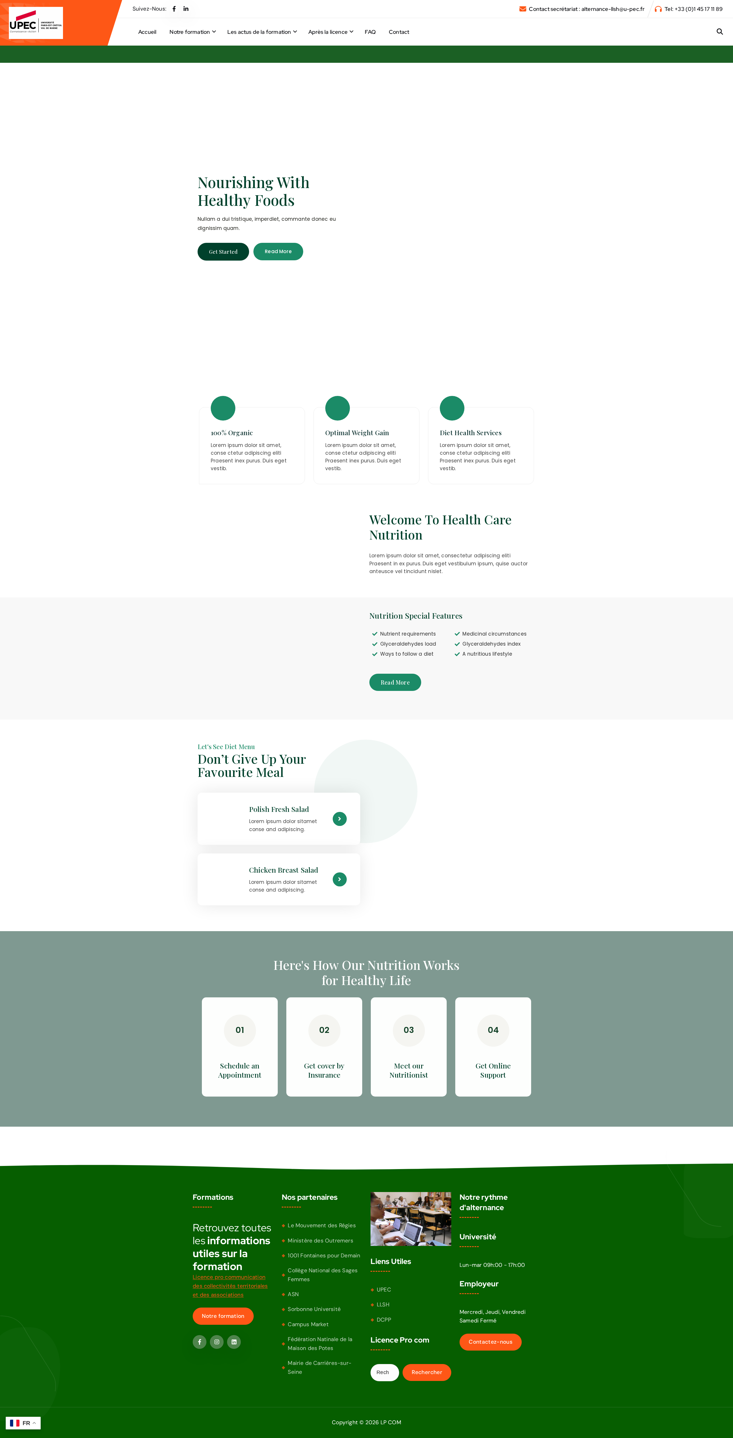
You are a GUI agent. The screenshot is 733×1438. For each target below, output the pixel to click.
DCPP (384, 1319)
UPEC (384, 1289)
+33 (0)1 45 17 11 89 (699, 9)
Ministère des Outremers (320, 1240)
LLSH (383, 1304)
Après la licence (328, 32)
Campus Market (308, 1324)
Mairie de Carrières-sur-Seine (319, 1367)
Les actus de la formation (259, 32)
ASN (293, 1294)
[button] (239, 1070)
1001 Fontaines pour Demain (324, 1255)
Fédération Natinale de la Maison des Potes (320, 1344)
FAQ (370, 32)
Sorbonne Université (314, 1309)
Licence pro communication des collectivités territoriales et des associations (230, 1285)
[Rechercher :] (385, 1372)
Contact (399, 32)
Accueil (147, 32)
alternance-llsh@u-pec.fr (613, 9)
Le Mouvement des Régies (322, 1225)
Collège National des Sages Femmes (323, 1275)
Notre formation (190, 32)
